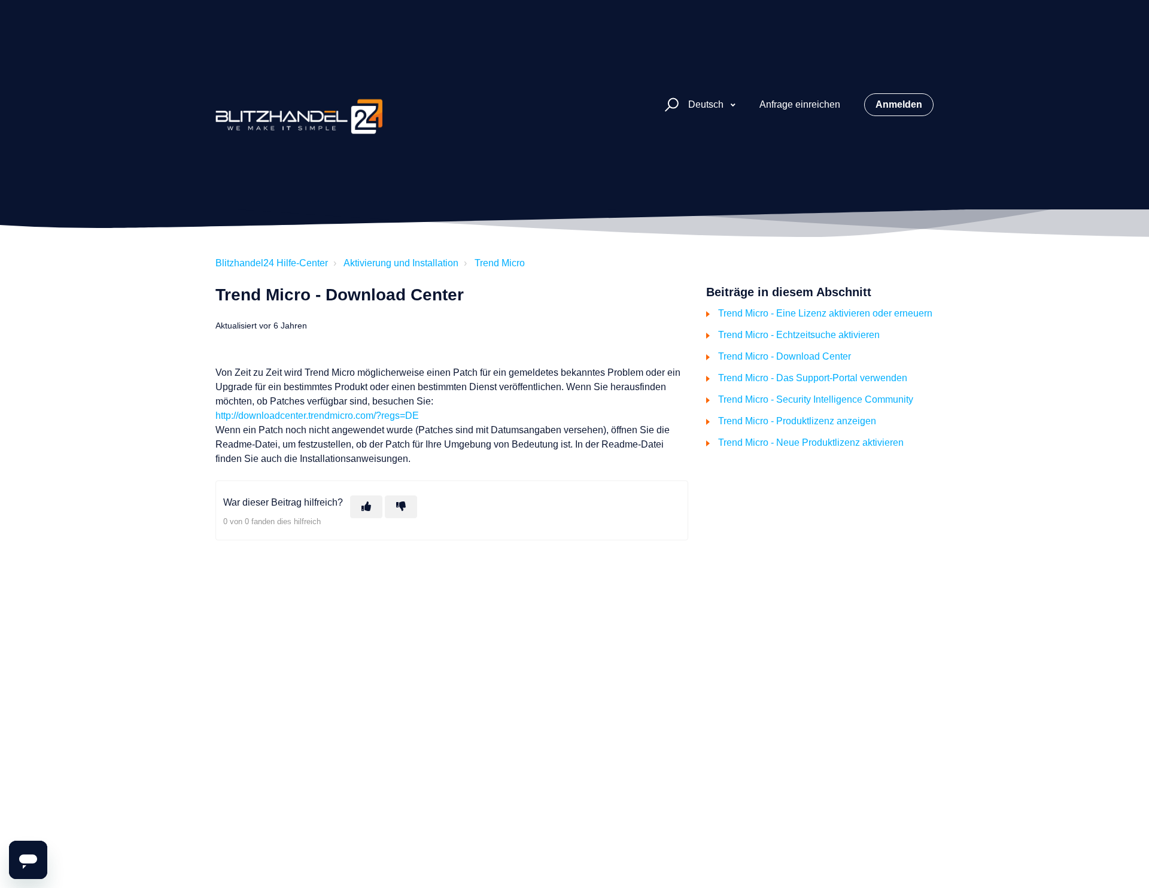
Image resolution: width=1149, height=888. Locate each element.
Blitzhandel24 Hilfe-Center (271, 263)
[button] (670, 105)
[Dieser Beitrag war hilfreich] (366, 506)
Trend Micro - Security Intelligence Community (815, 399)
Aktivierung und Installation (401, 263)
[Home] (299, 104)
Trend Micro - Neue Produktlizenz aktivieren (811, 442)
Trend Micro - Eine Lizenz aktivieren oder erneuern (825, 313)
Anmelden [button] (899, 104)
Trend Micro (500, 263)
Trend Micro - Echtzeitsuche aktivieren (799, 335)
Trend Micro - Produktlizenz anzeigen (797, 421)
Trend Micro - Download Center (784, 356)
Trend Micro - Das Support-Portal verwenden (812, 378)
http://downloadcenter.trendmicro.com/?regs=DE (317, 415)
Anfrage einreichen (799, 104)
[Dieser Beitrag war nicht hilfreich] (401, 506)
